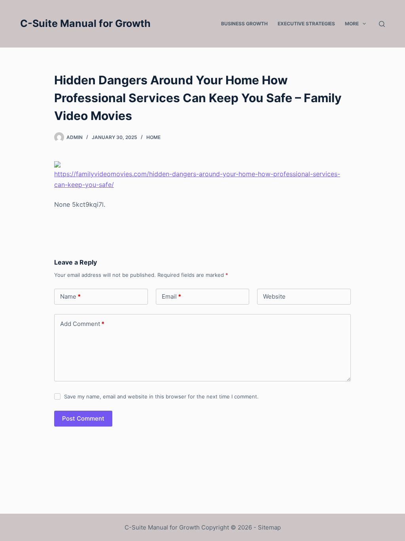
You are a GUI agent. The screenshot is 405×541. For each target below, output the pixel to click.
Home (153, 137)
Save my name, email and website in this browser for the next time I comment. (161, 396)
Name (70, 296)
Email (171, 296)
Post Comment (83, 418)
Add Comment (82, 324)
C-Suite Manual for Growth (85, 23)
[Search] (382, 24)
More (352, 24)
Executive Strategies (306, 24)
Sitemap (269, 527)
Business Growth (244, 24)
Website (274, 296)
